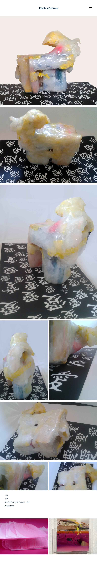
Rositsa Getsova (48, 8)
